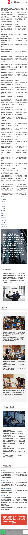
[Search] (26, 2)
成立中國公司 (4, 208)
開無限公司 (3, 217)
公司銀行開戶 (4, 215)
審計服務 (3, 210)
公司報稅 (3, 213)
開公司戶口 (3, 220)
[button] (2, 2)
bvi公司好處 (4, 201)
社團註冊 (3, 206)
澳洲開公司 (3, 204)
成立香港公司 (4, 199)
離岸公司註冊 (4, 227)
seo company (3, 534)
